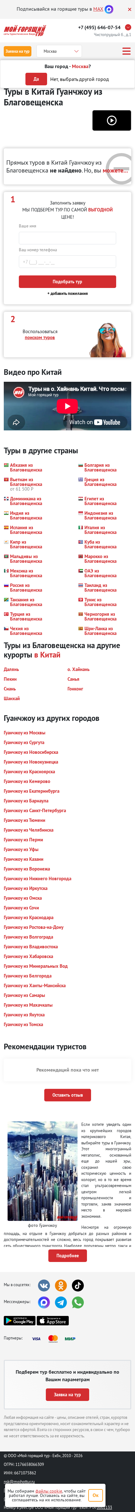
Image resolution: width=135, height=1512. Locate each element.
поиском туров (40, 337)
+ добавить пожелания (67, 293)
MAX (98, 9)
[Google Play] (19, 1320)
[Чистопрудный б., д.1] (129, 27)
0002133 (104, 1507)
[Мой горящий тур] (25, 30)
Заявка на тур (18, 51)
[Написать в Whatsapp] (78, 1302)
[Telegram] (61, 1302)
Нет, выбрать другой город (79, 79)
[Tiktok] (78, 1285)
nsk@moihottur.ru (19, 1481)
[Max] (109, 9)
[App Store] (52, 1320)
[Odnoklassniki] (61, 1285)
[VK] (44, 1285)
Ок (96, 1495)
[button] (111, 120)
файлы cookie (48, 1491)
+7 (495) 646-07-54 (99, 27)
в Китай (47, 655)
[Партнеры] (55, 1339)
